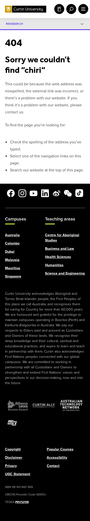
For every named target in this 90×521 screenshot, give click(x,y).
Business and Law (59, 248)
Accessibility (57, 457)
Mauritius (12, 268)
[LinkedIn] (45, 193)
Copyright (13, 449)
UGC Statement (17, 473)
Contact (53, 465)
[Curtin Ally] (43, 405)
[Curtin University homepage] (25, 9)
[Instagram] (22, 193)
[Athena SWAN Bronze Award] (18, 405)
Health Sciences (58, 256)
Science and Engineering (65, 273)
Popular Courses (60, 449)
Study (58, 9)
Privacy (11, 465)
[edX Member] (13, 422)
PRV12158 (22, 501)
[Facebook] (11, 193)
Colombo (12, 243)
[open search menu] (70, 9)
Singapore (13, 276)
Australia (12, 234)
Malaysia (12, 259)
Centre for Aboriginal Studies (62, 237)
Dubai (9, 251)
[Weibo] (56, 193)
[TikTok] (79, 193)
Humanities (54, 265)
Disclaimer (13, 457)
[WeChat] (68, 193)
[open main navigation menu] (82, 9)
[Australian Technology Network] (71, 405)
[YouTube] (34, 193)
